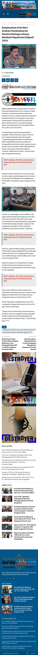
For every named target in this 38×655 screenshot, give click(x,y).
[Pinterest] (12, 80)
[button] (8, 14)
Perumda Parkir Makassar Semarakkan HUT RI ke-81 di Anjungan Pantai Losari (24, 519)
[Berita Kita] (3, 73)
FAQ (27, 653)
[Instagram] (6, 578)
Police (19, 22)
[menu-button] (4, 14)
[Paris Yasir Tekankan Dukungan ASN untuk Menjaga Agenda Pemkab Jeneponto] (7, 499)
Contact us (33, 653)
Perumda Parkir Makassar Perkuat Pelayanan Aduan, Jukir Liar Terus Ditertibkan (24, 491)
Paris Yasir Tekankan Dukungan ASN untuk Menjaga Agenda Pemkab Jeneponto (24, 599)
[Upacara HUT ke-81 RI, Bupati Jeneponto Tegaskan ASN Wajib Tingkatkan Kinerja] (7, 527)
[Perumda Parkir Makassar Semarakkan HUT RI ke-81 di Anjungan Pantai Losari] (7, 519)
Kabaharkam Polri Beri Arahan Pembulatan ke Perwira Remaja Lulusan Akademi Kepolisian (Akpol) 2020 (19, 331)
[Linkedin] (9, 578)
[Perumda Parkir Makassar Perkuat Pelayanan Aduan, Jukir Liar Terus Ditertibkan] (7, 491)
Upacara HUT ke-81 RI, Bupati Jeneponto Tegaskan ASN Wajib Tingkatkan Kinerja (25, 527)
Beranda (4, 22)
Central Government (12, 22)
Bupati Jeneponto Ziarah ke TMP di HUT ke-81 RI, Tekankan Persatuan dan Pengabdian (17, 647)
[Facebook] (4, 80)
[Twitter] (8, 80)
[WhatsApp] (16, 80)
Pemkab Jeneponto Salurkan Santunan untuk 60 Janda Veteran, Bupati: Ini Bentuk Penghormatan (19, 462)
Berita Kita (10, 73)
